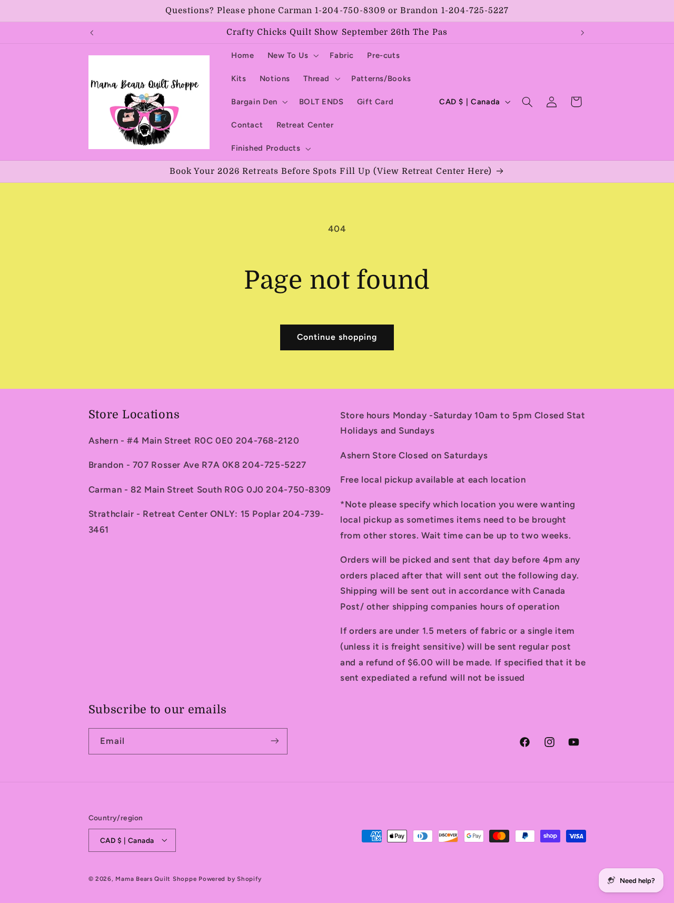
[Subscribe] (274, 741)
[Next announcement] (582, 32)
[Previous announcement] (91, 32)
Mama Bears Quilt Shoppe (155, 878)
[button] (292, 55)
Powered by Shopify (230, 878)
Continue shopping (337, 337)
